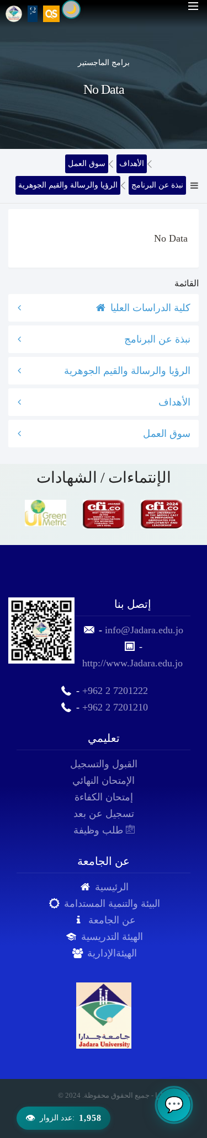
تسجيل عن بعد (103, 813)
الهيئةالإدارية (112, 953)
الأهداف (131, 163)
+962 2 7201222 (115, 690)
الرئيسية (112, 887)
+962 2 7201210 (115, 707)
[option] (45, 513)
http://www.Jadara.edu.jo (132, 663)
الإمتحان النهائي (103, 780)
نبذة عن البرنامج (157, 185)
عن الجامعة (112, 920)
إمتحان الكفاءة (104, 797)
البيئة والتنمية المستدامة (112, 903)
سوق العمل (86, 163)
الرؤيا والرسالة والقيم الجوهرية (68, 185)
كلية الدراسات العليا (149, 307)
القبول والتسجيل (103, 764)
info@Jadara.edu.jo (144, 629)
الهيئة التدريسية (112, 936)
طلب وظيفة (99, 830)
